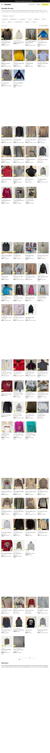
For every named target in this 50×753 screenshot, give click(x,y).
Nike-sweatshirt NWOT (6, 649)
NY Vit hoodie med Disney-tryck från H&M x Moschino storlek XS (30, 200)
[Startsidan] (7, 4)
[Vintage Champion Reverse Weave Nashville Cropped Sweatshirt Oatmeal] (43, 407)
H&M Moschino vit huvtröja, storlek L (5, 434)
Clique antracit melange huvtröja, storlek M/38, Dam (6, 255)
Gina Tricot (5, 316)
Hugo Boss (5, 198)
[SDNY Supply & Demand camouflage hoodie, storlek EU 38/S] (19, 483)
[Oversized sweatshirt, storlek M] (31, 268)
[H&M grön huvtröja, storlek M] (6, 55)
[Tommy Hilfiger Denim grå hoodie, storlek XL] (19, 192)
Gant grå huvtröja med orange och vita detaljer (43, 491)
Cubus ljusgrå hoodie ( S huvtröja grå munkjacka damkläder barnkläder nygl (43, 532)
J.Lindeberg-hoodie (42, 179)
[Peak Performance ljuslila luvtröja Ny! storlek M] (43, 55)
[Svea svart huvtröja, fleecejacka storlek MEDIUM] (19, 524)
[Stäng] (49, 1)
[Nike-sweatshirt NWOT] (6, 641)
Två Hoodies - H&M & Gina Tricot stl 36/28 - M (18, 394)
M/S (14, 81)
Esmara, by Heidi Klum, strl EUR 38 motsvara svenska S (6, 159)
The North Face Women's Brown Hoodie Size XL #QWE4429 (18, 630)
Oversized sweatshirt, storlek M (30, 276)
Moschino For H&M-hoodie (17, 415)
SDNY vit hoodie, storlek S (30, 491)
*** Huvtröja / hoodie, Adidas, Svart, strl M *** (18, 298)
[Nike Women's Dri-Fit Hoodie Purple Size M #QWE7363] (31, 545)
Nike (28, 177)
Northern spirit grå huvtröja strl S (17, 179)
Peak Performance (42, 61)
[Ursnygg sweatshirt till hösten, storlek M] (31, 151)
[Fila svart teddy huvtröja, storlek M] (31, 524)
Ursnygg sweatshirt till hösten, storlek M (30, 159)
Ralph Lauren (29, 392)
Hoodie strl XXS (4, 276)
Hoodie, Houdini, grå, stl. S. (43, 159)
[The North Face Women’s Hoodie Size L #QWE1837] (19, 34)
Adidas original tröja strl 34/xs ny (43, 276)
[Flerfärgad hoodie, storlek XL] (31, 247)
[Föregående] (17, 657)
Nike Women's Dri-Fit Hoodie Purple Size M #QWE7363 (30, 553)
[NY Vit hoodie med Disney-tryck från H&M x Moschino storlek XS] (31, 192)
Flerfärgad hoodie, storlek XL (29, 255)
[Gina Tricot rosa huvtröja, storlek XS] (6, 602)
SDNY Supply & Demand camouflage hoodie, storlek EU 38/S (18, 491)
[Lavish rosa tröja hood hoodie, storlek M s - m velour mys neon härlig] (6, 171)
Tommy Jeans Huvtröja (18, 649)
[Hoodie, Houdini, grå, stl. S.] (43, 151)
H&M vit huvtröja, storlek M (18, 610)
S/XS (2, 296)
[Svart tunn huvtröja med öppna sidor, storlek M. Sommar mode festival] (6, 622)
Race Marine (41, 608)
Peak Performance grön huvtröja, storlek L (18, 511)
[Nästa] (33, 657)
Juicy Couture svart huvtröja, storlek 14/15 (30, 415)
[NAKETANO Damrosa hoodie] (31, 290)
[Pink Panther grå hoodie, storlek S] (6, 483)
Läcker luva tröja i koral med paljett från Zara (6, 394)
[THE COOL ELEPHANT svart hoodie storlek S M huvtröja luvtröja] (19, 75)
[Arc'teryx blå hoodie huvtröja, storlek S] (43, 34)
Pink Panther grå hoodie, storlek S (6, 491)
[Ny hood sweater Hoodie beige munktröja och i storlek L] (31, 131)
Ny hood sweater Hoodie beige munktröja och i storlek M (6, 139)
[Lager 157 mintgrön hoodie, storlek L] (43, 131)
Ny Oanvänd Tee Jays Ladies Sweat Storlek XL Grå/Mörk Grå (43, 511)
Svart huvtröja (28, 629)
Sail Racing (5, 40)
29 (30, 658)
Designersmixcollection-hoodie (43, 630)
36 (1, 158)
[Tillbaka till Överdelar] (2, 16)
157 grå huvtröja (17, 255)
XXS (2, 275)
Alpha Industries (42, 296)
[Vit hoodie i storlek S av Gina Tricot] (19, 309)
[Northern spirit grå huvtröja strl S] (19, 171)
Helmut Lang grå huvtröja (43, 394)
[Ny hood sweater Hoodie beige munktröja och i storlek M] (6, 131)
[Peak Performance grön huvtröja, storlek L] (19, 503)
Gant (16, 61)
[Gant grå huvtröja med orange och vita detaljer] (43, 483)
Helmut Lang (41, 392)
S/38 (14, 490)
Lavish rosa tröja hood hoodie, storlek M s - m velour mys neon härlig (6, 179)
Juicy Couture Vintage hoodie (18, 434)
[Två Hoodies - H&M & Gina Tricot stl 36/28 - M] (19, 386)
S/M (2, 177)
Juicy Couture (18, 371)
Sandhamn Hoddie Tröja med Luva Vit (43, 255)
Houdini (40, 158)
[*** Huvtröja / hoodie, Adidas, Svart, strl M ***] (19, 290)
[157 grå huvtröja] (19, 247)
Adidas (42, 275)
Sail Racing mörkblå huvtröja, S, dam (5, 42)
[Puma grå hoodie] (31, 55)
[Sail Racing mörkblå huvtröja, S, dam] (6, 34)
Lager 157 (41, 138)
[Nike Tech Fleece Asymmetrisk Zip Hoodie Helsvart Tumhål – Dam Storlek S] (31, 171)
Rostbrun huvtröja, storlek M (29, 610)
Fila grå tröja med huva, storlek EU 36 (6, 511)
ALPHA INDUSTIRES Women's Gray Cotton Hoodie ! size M (42, 298)
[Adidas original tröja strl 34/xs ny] (43, 268)
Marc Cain (17, 552)
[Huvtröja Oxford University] (6, 75)
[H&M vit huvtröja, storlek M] (19, 602)
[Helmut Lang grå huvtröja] (43, 386)
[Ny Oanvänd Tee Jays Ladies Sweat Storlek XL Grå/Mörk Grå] (43, 503)
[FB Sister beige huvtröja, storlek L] (31, 503)
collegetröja (7, 666)
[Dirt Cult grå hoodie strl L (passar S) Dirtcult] (31, 34)
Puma (28, 61)
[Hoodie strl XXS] (6, 268)
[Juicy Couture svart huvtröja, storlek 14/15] (31, 407)
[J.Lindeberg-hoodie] (43, 171)
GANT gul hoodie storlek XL (18, 63)
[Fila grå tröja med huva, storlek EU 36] (6, 503)
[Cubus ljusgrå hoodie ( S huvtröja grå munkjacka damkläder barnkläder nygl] (43, 524)
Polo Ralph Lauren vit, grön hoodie (30, 394)
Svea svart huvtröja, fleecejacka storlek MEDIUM (17, 532)
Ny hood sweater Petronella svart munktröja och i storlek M (18, 139)
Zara (2, 392)
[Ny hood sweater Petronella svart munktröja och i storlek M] (19, 131)
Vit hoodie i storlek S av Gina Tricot (18, 317)
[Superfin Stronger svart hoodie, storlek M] (43, 365)
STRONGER (41, 371)
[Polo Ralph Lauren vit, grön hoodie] (31, 386)
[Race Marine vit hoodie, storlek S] (43, 602)
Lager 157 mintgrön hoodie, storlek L (42, 139)
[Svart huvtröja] (31, 622)
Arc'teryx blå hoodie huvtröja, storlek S (42, 42)
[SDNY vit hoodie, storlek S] (31, 483)
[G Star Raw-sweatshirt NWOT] (6, 524)
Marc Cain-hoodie (17, 553)
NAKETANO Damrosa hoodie (29, 298)
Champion (41, 413)
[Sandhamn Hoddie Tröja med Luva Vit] (43, 247)
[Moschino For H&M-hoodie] (19, 407)
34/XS (39, 275)
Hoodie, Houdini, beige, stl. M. (6, 373)
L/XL (14, 158)
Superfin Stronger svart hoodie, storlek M (43, 373)
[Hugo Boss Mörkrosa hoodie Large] (6, 192)
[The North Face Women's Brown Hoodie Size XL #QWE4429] (19, 622)
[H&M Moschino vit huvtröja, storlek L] (6, 427)
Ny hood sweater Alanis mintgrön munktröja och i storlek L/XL (18, 159)
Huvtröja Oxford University (4, 83)
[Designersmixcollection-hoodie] (43, 622)
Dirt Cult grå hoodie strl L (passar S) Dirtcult (30, 41)
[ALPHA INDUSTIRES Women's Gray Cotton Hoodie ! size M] (43, 290)
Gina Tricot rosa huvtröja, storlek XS (6, 610)
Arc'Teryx (41, 40)
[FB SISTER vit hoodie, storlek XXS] (19, 268)
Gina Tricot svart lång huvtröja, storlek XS (6, 415)
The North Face (18, 40)
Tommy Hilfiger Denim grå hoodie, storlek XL (19, 200)
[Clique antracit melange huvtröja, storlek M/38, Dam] (6, 247)
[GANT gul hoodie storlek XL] (19, 55)
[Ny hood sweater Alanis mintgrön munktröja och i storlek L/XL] (19, 151)
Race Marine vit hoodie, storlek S (43, 610)
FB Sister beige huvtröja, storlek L (30, 511)
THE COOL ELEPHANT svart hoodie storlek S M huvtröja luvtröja (18, 83)
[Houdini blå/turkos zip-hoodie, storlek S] (6, 290)
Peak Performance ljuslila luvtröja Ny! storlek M (43, 63)
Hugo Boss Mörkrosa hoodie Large (5, 200)
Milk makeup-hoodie (29, 317)
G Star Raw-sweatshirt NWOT (6, 532)
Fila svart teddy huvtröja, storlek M (30, 532)
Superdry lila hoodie (29, 372)
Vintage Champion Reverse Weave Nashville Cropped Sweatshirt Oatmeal (43, 415)
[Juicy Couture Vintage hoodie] (19, 427)
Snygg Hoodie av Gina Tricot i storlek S (6, 317)
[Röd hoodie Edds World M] (6, 545)
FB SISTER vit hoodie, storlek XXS (18, 276)
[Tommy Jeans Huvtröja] (19, 641)
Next (28, 158)
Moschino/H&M (18, 413)
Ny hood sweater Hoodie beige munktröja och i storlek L (30, 139)
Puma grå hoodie (29, 63)
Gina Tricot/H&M (18, 392)
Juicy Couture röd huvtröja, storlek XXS (18, 373)
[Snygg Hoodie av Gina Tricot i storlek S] (6, 309)
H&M (4, 61)
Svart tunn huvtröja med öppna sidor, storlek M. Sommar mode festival (6, 630)
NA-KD (28, 275)
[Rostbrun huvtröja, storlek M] (31, 602)
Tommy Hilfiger (18, 198)
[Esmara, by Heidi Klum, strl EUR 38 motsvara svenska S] (6, 151)
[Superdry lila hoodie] (31, 365)
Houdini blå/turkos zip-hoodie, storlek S (6, 298)
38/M (2, 254)
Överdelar (5, 16)
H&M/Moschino (30, 198)
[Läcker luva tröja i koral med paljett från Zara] (6, 386)
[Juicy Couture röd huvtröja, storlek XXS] (19, 365)
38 (13, 552)
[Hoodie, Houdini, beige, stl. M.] (6, 365)
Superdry (29, 371)
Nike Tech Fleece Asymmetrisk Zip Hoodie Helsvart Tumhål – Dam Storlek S (30, 179)
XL (13, 61)
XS (25, 198)
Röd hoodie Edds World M (6, 553)
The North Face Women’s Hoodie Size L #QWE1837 (19, 42)
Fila (4, 509)
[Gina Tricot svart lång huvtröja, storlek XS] (6, 407)
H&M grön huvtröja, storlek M (5, 63)
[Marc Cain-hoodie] (19, 545)
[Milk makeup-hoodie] (31, 309)
